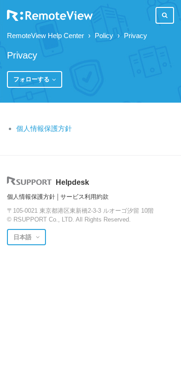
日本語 (23, 237)
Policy (104, 35)
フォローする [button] (31, 79)
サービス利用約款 (84, 196)
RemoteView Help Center (45, 35)
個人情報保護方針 (44, 128)
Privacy (135, 35)
